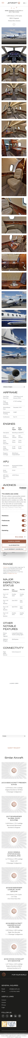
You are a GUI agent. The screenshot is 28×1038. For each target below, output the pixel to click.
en (24, 3)
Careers (4, 1002)
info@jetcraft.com (12, 573)
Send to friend (12, 8)
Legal (3, 1007)
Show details (19, 537)
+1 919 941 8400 (14, 991)
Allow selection (14, 545)
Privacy (4, 1005)
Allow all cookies (14, 541)
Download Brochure (14, 8)
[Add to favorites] (16, 7)
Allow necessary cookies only (14, 549)
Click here (5, 567)
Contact (4, 1000)
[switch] (24, 520)
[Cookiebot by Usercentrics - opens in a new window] (19, 488)
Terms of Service (19, 742)
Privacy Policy (9, 742)
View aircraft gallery (14, 24)
